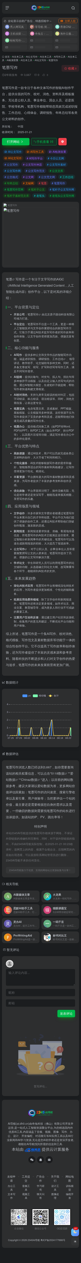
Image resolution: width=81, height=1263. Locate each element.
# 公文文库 (56, 171)
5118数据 (57, 773)
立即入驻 (70, 21)
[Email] (49, 1159)
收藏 (72, 68)
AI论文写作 (40, 60)
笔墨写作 (33, 314)
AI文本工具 (18, 56)
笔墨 (9, 279)
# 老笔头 (39, 195)
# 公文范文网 (47, 177)
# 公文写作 (11, 164)
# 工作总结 (66, 177)
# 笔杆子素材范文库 (17, 195)
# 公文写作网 (13, 171)
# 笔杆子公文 (37, 189)
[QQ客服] (40, 1159)
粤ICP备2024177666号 (52, 1240)
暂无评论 (13, 949)
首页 (7, 56)
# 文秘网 (28, 183)
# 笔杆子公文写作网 (62, 189)
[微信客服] (31, 1159)
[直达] (37, 896)
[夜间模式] (75, 1241)
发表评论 (66, 1013)
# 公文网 (28, 177)
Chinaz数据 (29, 779)
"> (41, 141)
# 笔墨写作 (58, 183)
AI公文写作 (32, 56)
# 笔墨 (43, 183)
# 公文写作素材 (56, 164)
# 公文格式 (11, 177)
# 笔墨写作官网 (14, 189)
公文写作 (19, 549)
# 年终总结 (11, 183)
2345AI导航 (34, 1240)
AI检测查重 (12, 60)
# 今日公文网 (56, 158)
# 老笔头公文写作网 (62, 195)
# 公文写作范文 (35, 171)
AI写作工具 (59, 56)
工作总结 (57, 359)
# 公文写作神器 (32, 164)
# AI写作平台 (35, 158)
